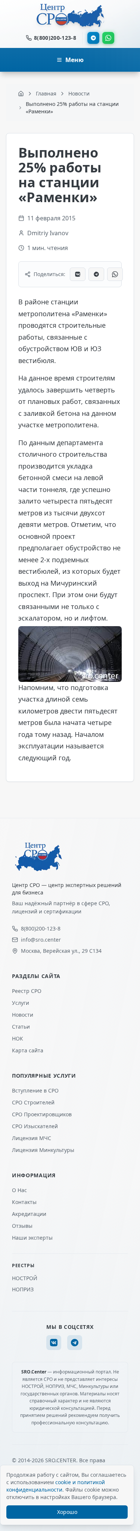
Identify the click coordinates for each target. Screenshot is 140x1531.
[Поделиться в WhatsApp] (115, 274)
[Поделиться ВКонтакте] (77, 274)
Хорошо (67, 1511)
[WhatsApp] (108, 38)
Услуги (20, 1002)
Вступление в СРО (35, 1090)
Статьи (21, 1026)
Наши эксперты (32, 1237)
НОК (17, 1038)
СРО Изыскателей (35, 1126)
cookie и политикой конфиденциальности (55, 1486)
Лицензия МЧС (31, 1138)
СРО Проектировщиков (42, 1114)
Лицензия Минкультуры (43, 1149)
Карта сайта (27, 1050)
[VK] (53, 1342)
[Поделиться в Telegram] (96, 274)
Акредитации (29, 1213)
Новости (22, 1014)
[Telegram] (93, 38)
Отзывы (22, 1225)
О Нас (19, 1190)
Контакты (24, 1201)
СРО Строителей (33, 1102)
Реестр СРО (26, 990)
